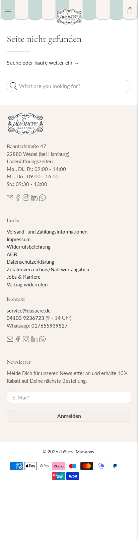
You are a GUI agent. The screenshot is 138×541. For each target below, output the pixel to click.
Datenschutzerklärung (30, 262)
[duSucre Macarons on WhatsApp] (42, 199)
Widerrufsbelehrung (29, 247)
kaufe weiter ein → (56, 62)
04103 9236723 (25, 318)
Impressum (18, 239)
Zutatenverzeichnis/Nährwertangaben (48, 269)
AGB (12, 254)
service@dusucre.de (29, 310)
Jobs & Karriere (24, 277)
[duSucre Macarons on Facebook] (18, 199)
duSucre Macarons (76, 451)
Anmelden (69, 416)
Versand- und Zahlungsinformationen (47, 232)
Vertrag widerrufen (27, 284)
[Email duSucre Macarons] (10, 199)
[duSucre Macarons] (69, 16)
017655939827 (49, 326)
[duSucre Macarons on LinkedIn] (34, 199)
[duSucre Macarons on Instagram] (26, 199)
